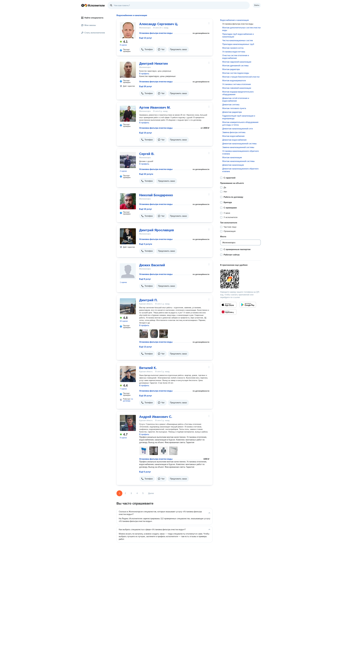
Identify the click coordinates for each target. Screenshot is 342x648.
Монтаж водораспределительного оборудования (238, 93)
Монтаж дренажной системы (235, 65)
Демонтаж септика (230, 104)
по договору (128, 400)
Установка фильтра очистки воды (156, 33)
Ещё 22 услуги (146, 174)
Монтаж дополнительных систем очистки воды (241, 28)
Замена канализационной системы (238, 147)
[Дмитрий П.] (128, 306)
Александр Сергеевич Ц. (158, 24)
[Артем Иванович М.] (128, 114)
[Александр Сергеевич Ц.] (128, 30)
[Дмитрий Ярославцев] (128, 236)
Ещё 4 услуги (145, 244)
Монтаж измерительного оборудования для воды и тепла (240, 123)
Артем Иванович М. (155, 107)
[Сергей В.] (128, 160)
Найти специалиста (93, 18)
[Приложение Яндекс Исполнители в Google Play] (248, 305)
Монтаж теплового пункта (234, 108)
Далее (151, 493)
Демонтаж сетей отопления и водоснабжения (235, 99)
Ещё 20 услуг (145, 86)
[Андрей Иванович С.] (128, 423)
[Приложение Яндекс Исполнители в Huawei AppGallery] (228, 312)
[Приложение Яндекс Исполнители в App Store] (228, 305)
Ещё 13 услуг (145, 38)
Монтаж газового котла (232, 48)
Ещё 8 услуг (145, 279)
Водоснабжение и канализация (234, 20)
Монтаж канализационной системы (238, 161)
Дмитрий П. (148, 300)
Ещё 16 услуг (145, 209)
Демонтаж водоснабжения (234, 140)
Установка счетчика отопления (236, 84)
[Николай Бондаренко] (128, 201)
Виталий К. (148, 368)
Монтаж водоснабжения (233, 136)
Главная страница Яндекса (82, 5)
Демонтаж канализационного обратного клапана (240, 170)
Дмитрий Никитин (153, 63)
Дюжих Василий (152, 265)
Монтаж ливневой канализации (236, 88)
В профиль (144, 73)
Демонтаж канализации (233, 165)
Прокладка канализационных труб (238, 44)
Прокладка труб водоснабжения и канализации (238, 35)
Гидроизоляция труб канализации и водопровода (238, 117)
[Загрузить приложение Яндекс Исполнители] (240, 279)
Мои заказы (90, 25)
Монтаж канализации (232, 157)
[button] (147, 49)
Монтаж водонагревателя (234, 80)
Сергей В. (146, 154)
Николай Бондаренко (156, 195)
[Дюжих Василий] (128, 271)
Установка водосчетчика (233, 51)
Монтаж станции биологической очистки (240, 77)
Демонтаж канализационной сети (237, 128)
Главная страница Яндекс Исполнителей (93, 5)
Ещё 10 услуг (145, 133)
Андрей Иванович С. (155, 417)
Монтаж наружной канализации (236, 62)
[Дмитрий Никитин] (128, 70)
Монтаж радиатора (231, 69)
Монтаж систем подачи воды (235, 73)
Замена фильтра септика (233, 132)
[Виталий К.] (128, 374)
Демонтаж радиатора (232, 112)
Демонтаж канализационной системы (239, 143)
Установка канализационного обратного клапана (240, 152)
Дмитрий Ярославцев (156, 230)
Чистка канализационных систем (237, 40)
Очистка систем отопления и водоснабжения (235, 56)
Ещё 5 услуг (145, 472)
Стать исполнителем (94, 33)
